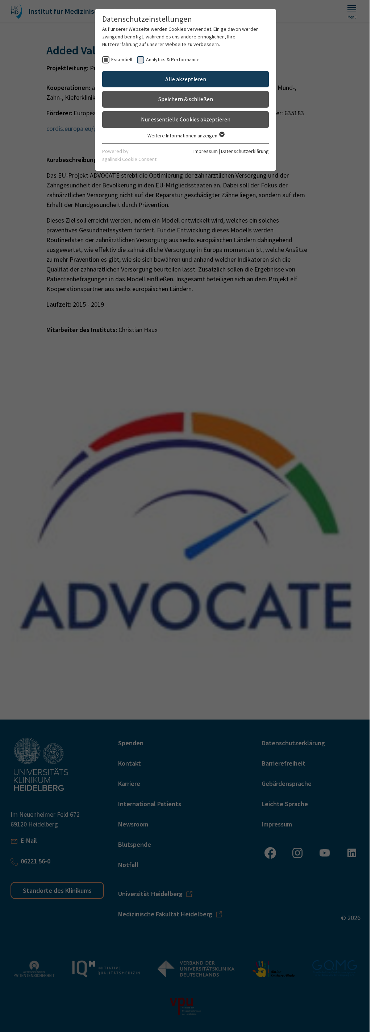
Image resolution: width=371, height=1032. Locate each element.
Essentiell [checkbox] (121, 59)
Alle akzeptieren (185, 79)
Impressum (205, 151)
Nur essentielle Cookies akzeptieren (185, 119)
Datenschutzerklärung (245, 151)
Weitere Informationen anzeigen (182, 135)
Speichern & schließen (185, 99)
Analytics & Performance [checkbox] (173, 59)
